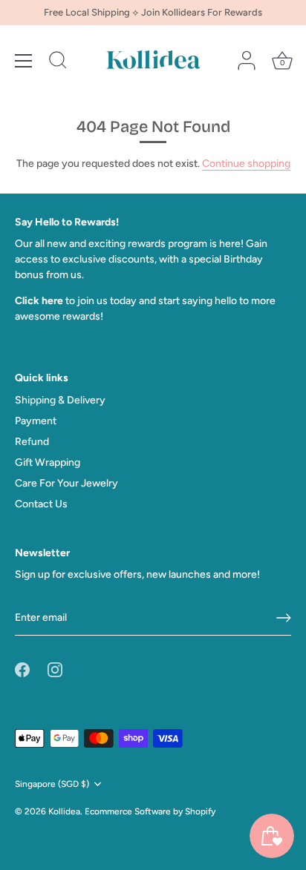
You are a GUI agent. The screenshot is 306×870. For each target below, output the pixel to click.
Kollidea (64, 811)
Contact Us (41, 504)
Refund (32, 441)
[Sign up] (283, 617)
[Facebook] (22, 669)
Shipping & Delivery (60, 400)
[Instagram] (55, 669)
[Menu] (23, 61)
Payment (35, 421)
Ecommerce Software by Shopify (150, 811)
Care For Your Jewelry (66, 483)
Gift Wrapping (47, 462)
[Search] (58, 62)
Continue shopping (246, 163)
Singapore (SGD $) (52, 784)
